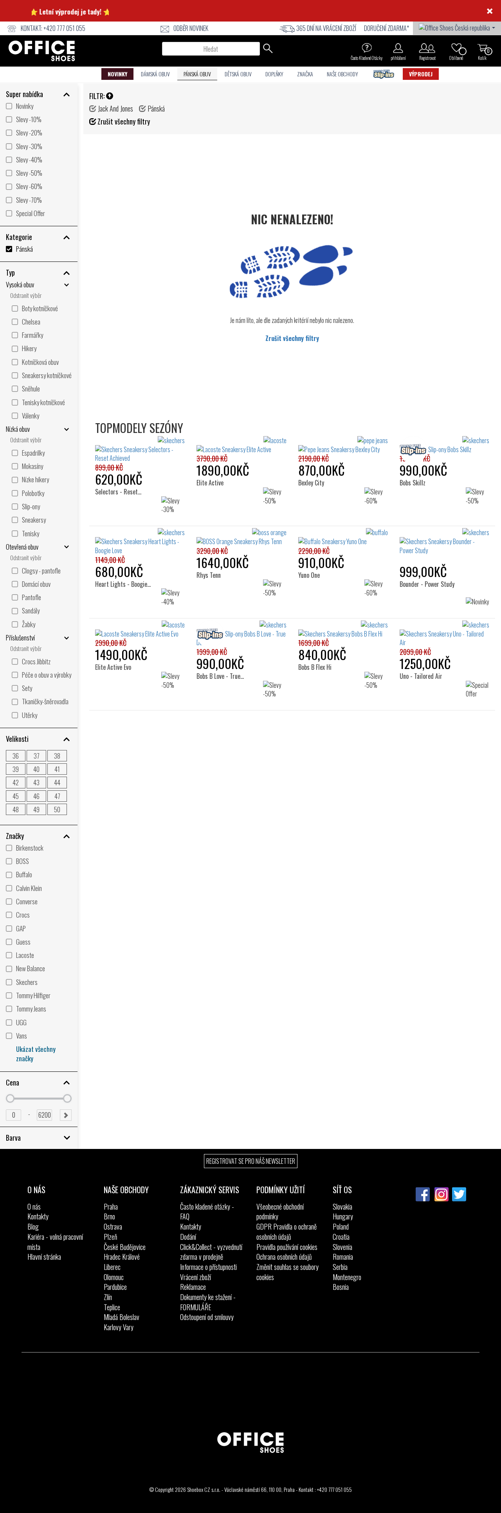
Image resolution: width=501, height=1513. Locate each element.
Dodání (188, 1237)
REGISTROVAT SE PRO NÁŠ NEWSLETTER (250, 1161)
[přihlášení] (398, 47)
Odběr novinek (190, 28)
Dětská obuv (238, 74)
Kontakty (38, 1216)
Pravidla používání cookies (286, 1247)
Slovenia (342, 1247)
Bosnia (341, 1287)
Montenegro (347, 1277)
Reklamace (193, 1287)
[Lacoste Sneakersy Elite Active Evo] (140, 629)
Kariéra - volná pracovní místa (55, 1242)
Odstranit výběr (25, 295)
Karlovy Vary (118, 1327)
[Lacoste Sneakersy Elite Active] (241, 445)
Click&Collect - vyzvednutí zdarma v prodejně (211, 1252)
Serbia (340, 1267)
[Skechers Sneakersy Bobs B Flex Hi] (343, 629)
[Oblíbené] (456, 47)
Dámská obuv (155, 74)
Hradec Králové (122, 1257)
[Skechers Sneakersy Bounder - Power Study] (444, 541)
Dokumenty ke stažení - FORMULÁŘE (208, 1302)
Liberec (112, 1267)
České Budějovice (125, 1247)
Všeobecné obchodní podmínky (280, 1211)
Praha (111, 1206)
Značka (305, 74)
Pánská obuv (197, 74)
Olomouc (114, 1277)
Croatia (341, 1237)
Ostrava (113, 1226)
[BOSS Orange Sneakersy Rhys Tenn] (241, 537)
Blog (33, 1226)
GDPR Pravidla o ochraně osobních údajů (286, 1231)
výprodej (421, 74)
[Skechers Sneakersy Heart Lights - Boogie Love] (140, 541)
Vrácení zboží (195, 1277)
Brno (109, 1216)
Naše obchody (342, 74)
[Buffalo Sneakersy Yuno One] (343, 537)
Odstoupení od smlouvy (207, 1317)
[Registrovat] (427, 47)
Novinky (117, 74)
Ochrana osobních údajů (284, 1257)
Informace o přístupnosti (208, 1267)
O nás (34, 1206)
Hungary (343, 1216)
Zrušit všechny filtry (292, 338)
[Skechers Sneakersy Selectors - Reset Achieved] (140, 449)
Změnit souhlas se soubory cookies (287, 1272)
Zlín (108, 1297)
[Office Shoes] (41, 51)
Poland (341, 1226)
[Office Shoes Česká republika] (457, 27)
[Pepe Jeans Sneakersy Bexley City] (343, 445)
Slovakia (342, 1206)
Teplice (112, 1307)
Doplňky (274, 74)
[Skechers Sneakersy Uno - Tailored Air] (444, 633)
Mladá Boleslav (121, 1317)
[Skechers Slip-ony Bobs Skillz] (444, 445)
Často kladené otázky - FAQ (207, 1211)
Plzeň (110, 1237)
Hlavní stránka (44, 1257)
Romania (343, 1257)
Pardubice (115, 1287)
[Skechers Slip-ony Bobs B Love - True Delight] (241, 633)
